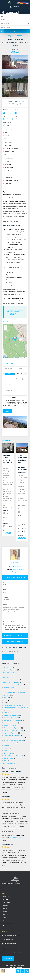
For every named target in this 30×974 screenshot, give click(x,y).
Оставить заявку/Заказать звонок (15, 577)
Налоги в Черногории (10, 725)
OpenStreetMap (20, 357)
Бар (5, 702)
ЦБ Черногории (8, 753)
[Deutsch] (21, 2)
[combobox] (15, 23)
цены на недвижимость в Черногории (14, 692)
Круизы (5, 911)
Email (4, 589)
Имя (4, 582)
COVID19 (6, 697)
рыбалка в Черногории (9, 690)
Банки (5, 700)
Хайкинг (6, 750)
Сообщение (6, 604)
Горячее (5, 899)
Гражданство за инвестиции (12, 715)
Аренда (5, 908)
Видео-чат (20, 373)
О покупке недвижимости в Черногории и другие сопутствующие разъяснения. (15, 312)
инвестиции (6, 677)
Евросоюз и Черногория (11, 718)
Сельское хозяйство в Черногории (14, 740)
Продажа (5, 905)
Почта (4, 926)
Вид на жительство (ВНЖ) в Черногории (16, 708)
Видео (6, 713)
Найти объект (7, 902)
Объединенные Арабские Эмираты (13, 685)
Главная (8, 35)
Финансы (6, 748)
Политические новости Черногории (14, 738)
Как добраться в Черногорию (12, 720)
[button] (15, 338)
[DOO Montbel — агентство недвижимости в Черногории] (9, 3)
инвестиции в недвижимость (11, 680)
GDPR (4, 920)
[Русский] (24, 2)
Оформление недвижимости (12, 735)
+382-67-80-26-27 (18, 566)
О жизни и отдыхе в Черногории (13, 730)
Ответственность (8, 923)
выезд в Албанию (8, 675)
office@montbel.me (17, 572)
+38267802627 (8, 939)
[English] (18, 2)
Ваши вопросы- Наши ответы (12, 705)
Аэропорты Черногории (10, 670)
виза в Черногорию (8, 672)
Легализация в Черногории (11, 682)
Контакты (5, 914)
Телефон (5, 597)
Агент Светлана (15, 563)
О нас (4, 917)
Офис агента (6, 896)
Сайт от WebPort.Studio (15, 968)
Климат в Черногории (10, 723)
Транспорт (7, 745)
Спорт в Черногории (10, 743)
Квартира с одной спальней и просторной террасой (7, 460)
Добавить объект (12, 12)
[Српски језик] (27, 2)
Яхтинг (5, 761)
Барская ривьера (15, 37)
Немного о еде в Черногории (12, 728)
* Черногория (18, 35)
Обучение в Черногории (11, 733)
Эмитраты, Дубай (9, 687)
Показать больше (18, 837)
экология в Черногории (9, 763)
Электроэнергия (8, 758)
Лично (9, 373)
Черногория (6, 695)
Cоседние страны (8, 667)
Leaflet (16, 357)
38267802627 (16, 7)
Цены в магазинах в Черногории (13, 755)
